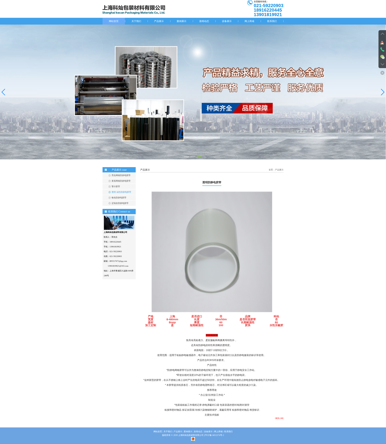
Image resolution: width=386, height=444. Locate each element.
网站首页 (114, 21)
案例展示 (181, 21)
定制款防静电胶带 (120, 203)
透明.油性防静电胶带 (121, 192)
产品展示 (159, 21)
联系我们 (272, 21)
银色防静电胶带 (119, 198)
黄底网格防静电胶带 (121, 181)
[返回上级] (279, 418)
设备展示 (227, 21)
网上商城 (249, 21)
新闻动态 (204, 21)
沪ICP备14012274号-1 (214, 435)
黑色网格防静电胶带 (121, 175)
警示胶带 (116, 186)
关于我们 (136, 21)
